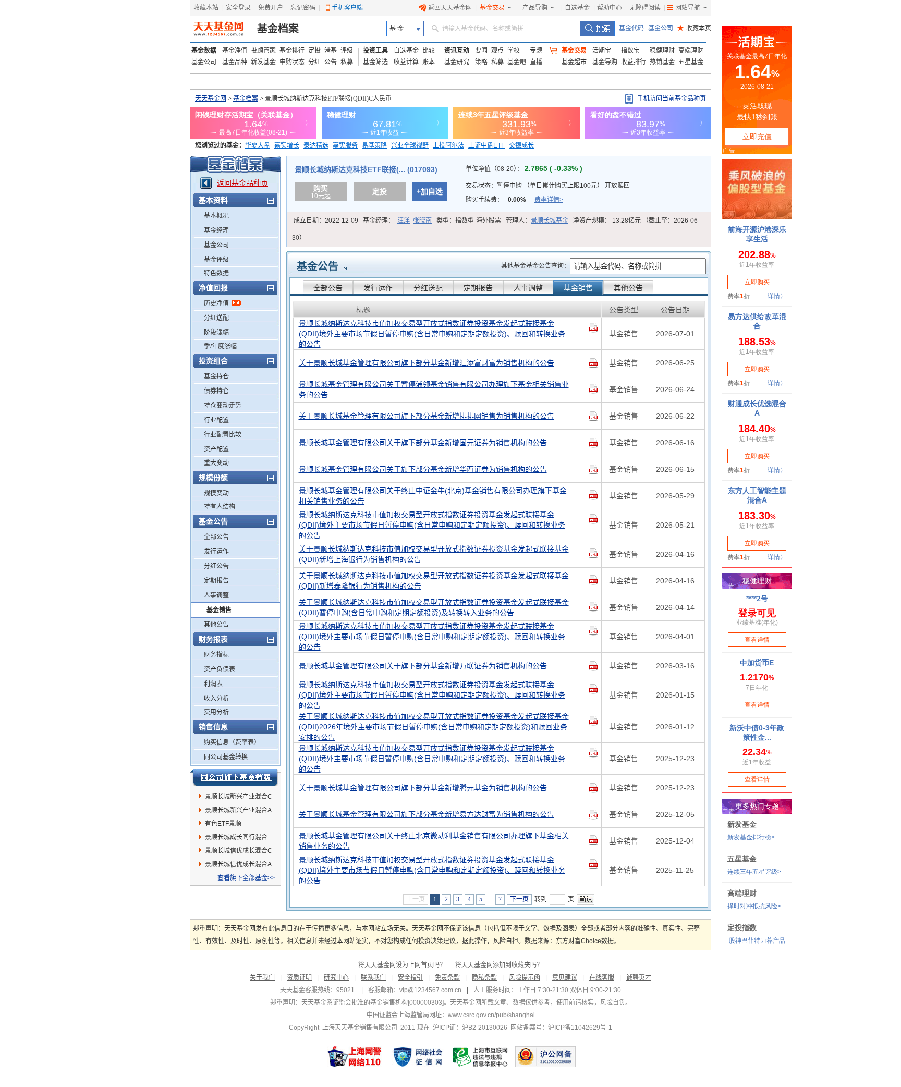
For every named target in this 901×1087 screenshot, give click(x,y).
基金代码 (631, 28)
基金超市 (574, 62)
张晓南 (422, 220)
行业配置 (216, 420)
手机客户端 (347, 7)
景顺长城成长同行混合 (236, 837)
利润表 (213, 684)
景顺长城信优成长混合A (238, 864)
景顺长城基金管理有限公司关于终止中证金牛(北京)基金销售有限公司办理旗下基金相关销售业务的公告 (433, 495)
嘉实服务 (345, 145)
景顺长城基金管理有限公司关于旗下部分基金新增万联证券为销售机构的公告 (423, 666)
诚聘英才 (638, 977)
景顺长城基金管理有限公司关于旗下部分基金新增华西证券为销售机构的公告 (423, 469)
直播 (536, 62)
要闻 (481, 50)
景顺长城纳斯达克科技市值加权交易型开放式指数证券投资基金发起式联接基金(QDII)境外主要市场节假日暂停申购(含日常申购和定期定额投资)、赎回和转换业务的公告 (432, 333)
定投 (314, 50)
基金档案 (278, 28)
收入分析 (216, 698)
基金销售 (219, 610)
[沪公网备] (545, 1056)
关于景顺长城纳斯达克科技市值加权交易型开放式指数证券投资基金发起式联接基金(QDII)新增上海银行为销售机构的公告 (434, 554)
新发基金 (263, 62)
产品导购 (534, 7)
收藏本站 (205, 7)
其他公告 (216, 624)
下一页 (519, 899)
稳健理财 (662, 50)
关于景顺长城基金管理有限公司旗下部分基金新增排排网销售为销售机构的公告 (426, 416)
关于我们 (262, 977)
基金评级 (216, 259)
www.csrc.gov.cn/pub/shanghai (491, 1015)
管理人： (537, 220)
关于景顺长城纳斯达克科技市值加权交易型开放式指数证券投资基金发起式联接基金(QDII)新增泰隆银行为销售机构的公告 (434, 580)
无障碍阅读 (645, 7)
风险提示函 (524, 977)
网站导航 (687, 7)
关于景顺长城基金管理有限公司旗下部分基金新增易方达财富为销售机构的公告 (426, 814)
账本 (428, 62)
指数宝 (630, 50)
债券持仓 (216, 391)
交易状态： (548, 185)
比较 (428, 50)
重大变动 (216, 463)
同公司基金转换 (226, 757)
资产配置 (216, 449)
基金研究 (456, 62)
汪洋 (403, 220)
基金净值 (234, 50)
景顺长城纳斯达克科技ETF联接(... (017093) (366, 169)
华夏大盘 (257, 145)
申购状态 (292, 62)
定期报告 (216, 580)
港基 (330, 50)
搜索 (597, 28)
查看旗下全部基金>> (246, 878)
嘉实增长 (286, 145)
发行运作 (216, 551)
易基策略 (374, 145)
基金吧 (516, 62)
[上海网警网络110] (354, 1056)
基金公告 (317, 266)
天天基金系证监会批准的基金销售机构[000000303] (372, 1002)
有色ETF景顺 (223, 823)
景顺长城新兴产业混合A (238, 810)
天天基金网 (210, 98)
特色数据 (216, 273)
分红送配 (216, 318)
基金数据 (203, 50)
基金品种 (234, 62)
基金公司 (660, 28)
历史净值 (216, 303)
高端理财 (690, 50)
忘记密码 (302, 7)
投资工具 (375, 50)
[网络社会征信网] (417, 1056)
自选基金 (577, 7)
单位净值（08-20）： (524, 169)
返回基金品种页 (242, 183)
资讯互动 (456, 50)
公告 (330, 62)
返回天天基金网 (450, 7)
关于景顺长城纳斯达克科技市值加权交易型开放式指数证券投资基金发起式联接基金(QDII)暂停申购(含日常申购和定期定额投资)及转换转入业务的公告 (434, 607)
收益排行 (633, 62)
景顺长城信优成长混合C (238, 850)
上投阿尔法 (448, 145)
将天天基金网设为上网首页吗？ (402, 965)
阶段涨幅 (216, 332)
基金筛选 (375, 62)
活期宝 (601, 50)
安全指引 (410, 977)
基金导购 (604, 62)
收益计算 (406, 62)
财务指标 (216, 654)
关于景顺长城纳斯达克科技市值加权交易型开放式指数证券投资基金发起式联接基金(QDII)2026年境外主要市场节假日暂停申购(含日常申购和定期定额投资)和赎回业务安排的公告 (434, 726)
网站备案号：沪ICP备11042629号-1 (561, 1027)
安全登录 (238, 7)
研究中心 (336, 977)
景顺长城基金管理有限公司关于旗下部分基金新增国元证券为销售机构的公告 (423, 442)
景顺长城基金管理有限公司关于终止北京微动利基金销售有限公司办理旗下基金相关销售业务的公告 (434, 841)
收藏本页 (694, 28)
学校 (513, 50)
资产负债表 (219, 669)
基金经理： (397, 220)
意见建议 (564, 977)
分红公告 (216, 566)
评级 (346, 50)
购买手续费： (514, 199)
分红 (314, 62)
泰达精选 (315, 145)
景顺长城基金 (549, 220)
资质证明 (299, 977)
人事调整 (216, 595)
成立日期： (326, 220)
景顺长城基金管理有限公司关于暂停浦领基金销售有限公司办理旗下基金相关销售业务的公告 (434, 389)
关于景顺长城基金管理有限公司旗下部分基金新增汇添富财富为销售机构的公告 (426, 363)
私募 (346, 62)
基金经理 (216, 230)
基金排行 (292, 50)
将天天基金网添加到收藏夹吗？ (499, 965)
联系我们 (373, 977)
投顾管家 (263, 50)
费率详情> (548, 199)
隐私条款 (484, 977)
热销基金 (662, 62)
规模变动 (216, 493)
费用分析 (216, 712)
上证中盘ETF (486, 145)
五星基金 (690, 62)
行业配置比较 (222, 434)
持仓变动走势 (222, 405)
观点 (497, 50)
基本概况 (216, 215)
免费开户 (270, 7)
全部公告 (216, 537)
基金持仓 (216, 376)
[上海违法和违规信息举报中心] (480, 1056)
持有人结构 (219, 506)
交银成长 (521, 145)
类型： (468, 220)
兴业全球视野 (410, 145)
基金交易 (492, 7)
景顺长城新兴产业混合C (238, 796)
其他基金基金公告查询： (535, 266)
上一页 (415, 899)
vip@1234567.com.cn (430, 990)
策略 (481, 62)
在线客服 (601, 977)
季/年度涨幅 (220, 346)
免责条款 (447, 977)
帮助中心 (609, 7)
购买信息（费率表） (232, 742)
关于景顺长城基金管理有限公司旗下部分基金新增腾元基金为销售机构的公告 (423, 788)
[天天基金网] (220, 28)
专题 (536, 50)
